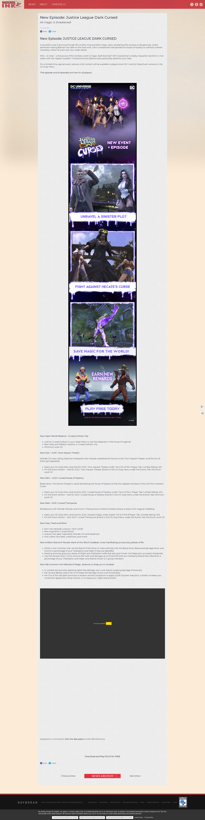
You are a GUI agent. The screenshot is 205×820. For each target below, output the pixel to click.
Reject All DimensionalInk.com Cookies (92, 817)
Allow (109, 623)
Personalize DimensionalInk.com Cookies (119, 817)
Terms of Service (115, 802)
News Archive (102, 776)
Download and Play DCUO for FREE (102, 756)
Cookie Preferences (153, 802)
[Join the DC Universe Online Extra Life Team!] (191, 407)
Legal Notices (92, 802)
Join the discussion (74, 739)
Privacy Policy (103, 802)
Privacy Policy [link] (149, 817)
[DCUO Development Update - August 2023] (191, 413)
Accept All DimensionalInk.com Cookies (65, 817)
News (31, 4)
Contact (175, 802)
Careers (58, 4)
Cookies (142, 802)
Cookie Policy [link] (138, 817)
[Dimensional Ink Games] (12, 4)
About (43, 4)
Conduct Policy (166, 802)
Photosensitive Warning (130, 802)
